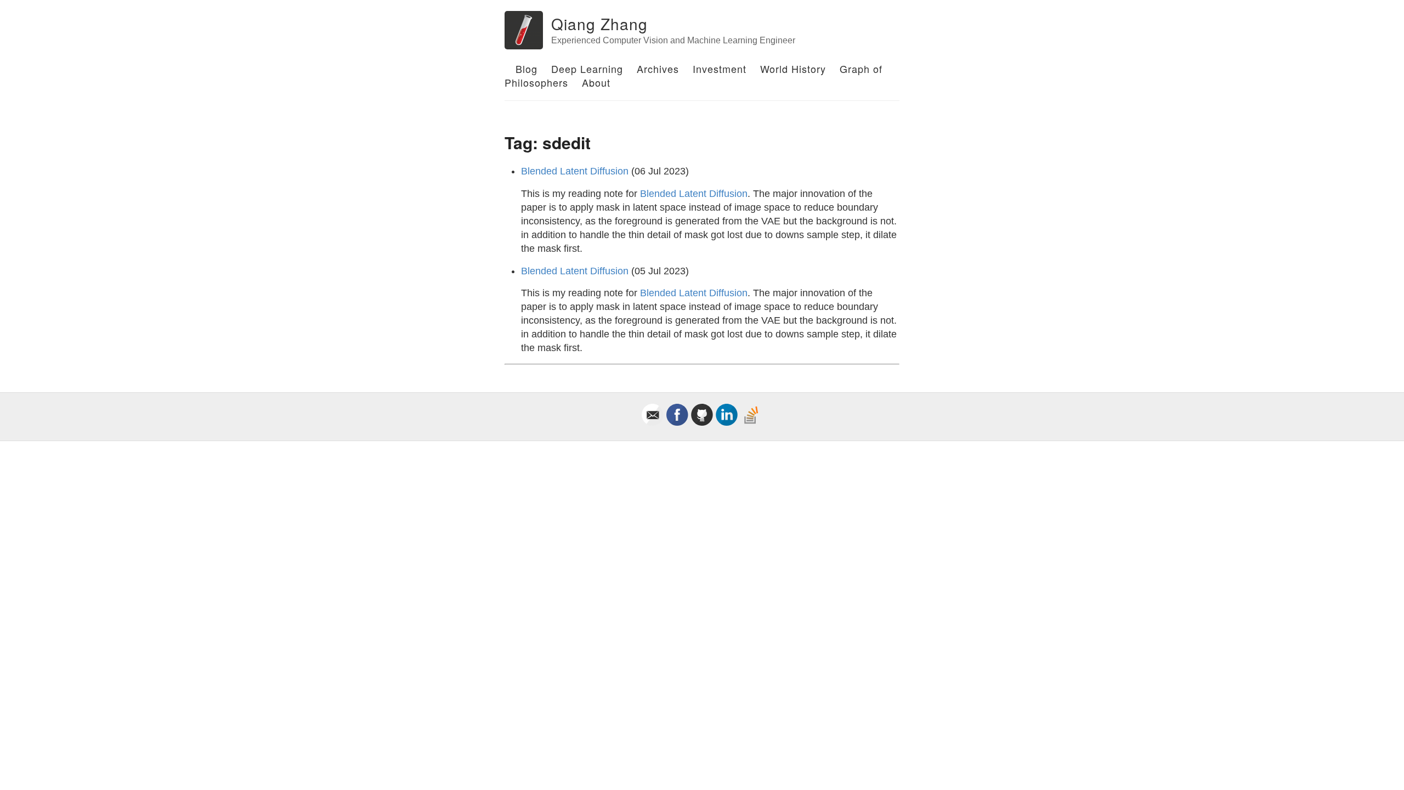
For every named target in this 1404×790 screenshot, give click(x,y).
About (596, 82)
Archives (658, 68)
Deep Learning (587, 68)
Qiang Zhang (599, 24)
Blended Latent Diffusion (575, 171)
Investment (719, 68)
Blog (526, 68)
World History (793, 68)
